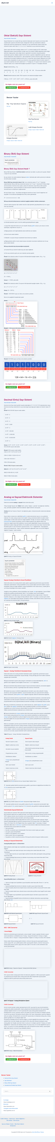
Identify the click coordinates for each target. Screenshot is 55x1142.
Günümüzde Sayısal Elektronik (11, 566)
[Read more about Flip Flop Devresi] (38, 109)
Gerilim (21, 801)
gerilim (33, 225)
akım (45, 680)
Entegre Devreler (12, 138)
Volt (35, 591)
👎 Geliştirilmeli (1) (24, 387)
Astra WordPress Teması (38, 1132)
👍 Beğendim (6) (11, 387)
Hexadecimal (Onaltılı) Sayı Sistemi (13, 1085)
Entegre (8, 140)
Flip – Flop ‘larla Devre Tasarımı (16, 104)
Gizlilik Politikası (4, 1118)
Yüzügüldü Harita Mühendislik (11, 1108)
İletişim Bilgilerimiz (20, 1118)
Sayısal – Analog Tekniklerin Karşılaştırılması (14, 564)
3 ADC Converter (8, 574)
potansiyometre (8, 521)
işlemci (28, 177)
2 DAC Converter (8, 572)
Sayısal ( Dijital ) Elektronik (16, 140)
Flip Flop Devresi (33, 119)
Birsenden (6, 1104)
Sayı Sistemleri (8, 1080)
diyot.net (5, 3)
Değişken (14, 638)
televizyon (19, 824)
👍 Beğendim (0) (11, 87)
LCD (11, 900)
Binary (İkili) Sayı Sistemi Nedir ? (12, 162)
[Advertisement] (27, 16)
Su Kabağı (6, 1100)
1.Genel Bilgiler (8, 571)
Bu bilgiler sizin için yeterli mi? (13, 163)
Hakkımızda (12, 1118)
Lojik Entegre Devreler (35, 127)
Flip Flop (8, 106)
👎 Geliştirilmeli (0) (24, 87)
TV (36, 823)
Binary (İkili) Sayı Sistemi (10, 1083)
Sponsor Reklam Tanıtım (8, 1124)
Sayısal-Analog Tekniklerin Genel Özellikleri (14, 563)
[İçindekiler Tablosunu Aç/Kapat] (17, 160)
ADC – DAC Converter (10, 569)
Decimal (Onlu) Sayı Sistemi (11, 1078)
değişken (6, 598)
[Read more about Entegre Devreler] (17, 130)
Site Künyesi (16, 1120)
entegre (18, 713)
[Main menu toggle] (52, 2)
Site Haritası (9, 1120)
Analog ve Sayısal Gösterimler (11, 567)
